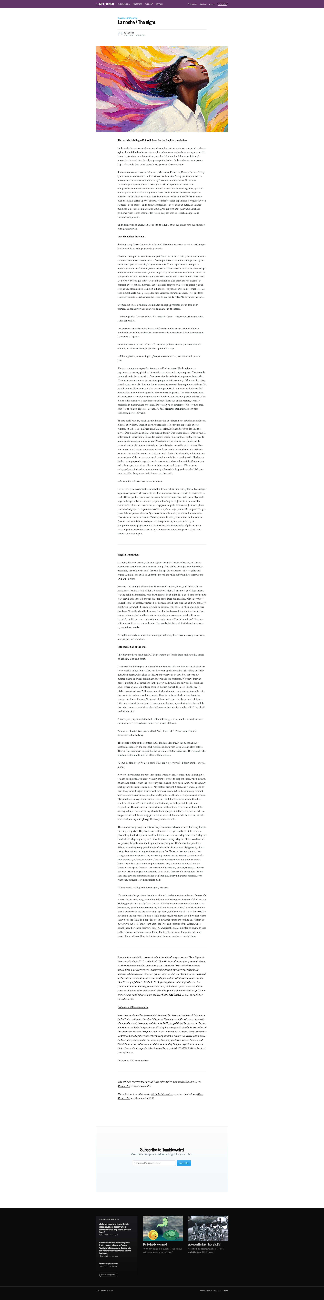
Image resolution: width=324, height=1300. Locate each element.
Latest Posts (205, 1291)
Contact (203, 4)
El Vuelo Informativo (127, 18)
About (211, 4)
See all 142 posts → (109, 1275)
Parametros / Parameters (108, 1263)
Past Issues (192, 4)
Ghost (225, 1291)
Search (159, 4)
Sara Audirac (129, 33)
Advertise (137, 4)
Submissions (124, 4)
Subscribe (222, 4)
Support (149, 4)
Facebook (216, 1291)
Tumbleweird (101, 1291)
